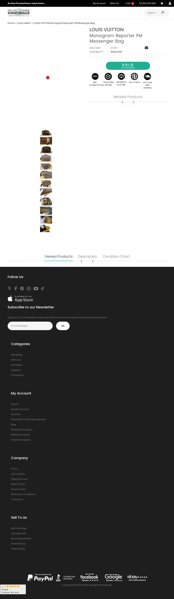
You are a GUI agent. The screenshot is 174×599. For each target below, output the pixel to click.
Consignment (18, 533)
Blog (13, 424)
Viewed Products (59, 256)
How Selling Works (21, 538)
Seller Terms (18, 548)
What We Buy (18, 543)
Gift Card (16, 359)
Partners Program (21, 439)
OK (63, 326)
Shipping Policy (19, 479)
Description (87, 256)
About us (16, 414)
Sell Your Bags (19, 528)
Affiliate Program (20, 434)
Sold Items (17, 365)
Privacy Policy (18, 489)
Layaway (16, 370)
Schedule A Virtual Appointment (28, 419)
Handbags (17, 354)
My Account (99, 3)
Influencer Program (21, 429)
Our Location (18, 473)
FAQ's (14, 468)
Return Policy (18, 484)
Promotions (17, 375)
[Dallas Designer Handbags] (19, 15)
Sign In (14, 404)
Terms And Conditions (23, 494)
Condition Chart (116, 256)
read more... (38, 3)
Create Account (20, 409)
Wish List (114, 3)
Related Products (128, 96)
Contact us (17, 499)
